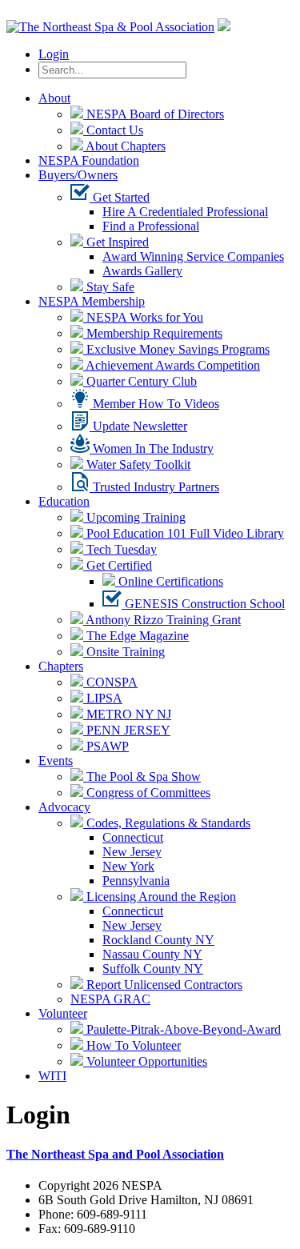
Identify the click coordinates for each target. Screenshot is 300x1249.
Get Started (120, 197)
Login (53, 54)
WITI (52, 1076)
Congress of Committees (146, 792)
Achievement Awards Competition (171, 365)
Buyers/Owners (78, 175)
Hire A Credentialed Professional (185, 211)
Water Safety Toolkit (136, 464)
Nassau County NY (152, 954)
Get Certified (117, 565)
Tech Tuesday (120, 549)
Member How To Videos (154, 403)
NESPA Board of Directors (153, 114)
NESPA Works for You (143, 317)
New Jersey (132, 852)
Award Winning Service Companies (193, 256)
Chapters (60, 666)
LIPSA (102, 698)
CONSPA (110, 682)
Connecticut (132, 837)
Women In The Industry (152, 448)
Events (55, 760)
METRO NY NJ (127, 714)
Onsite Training (124, 652)
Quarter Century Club (140, 381)
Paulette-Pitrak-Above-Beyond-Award (182, 1029)
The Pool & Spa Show (142, 776)
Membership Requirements (152, 333)
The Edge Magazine (136, 636)
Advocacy (64, 807)
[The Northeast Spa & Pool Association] (110, 27)
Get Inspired (116, 242)
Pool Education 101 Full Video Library (183, 533)
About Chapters (124, 146)
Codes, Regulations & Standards (166, 823)
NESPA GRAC (110, 999)
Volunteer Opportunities (145, 1061)
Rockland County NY (158, 940)
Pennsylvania (136, 880)
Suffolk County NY (152, 968)
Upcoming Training (134, 517)
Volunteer (62, 1013)
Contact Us (113, 130)
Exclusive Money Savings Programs (176, 349)
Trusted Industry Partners (154, 487)
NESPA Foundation (88, 160)
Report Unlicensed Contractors (162, 984)
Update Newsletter (138, 426)
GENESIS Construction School (203, 603)
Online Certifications (169, 581)
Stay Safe (108, 287)
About (54, 98)
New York (128, 866)
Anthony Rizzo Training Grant (162, 620)
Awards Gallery (142, 271)
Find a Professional (150, 226)
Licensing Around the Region (159, 896)
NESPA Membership (91, 301)
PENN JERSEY (126, 730)
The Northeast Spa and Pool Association (115, 1154)
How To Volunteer (132, 1045)
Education (64, 501)
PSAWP (106, 746)
